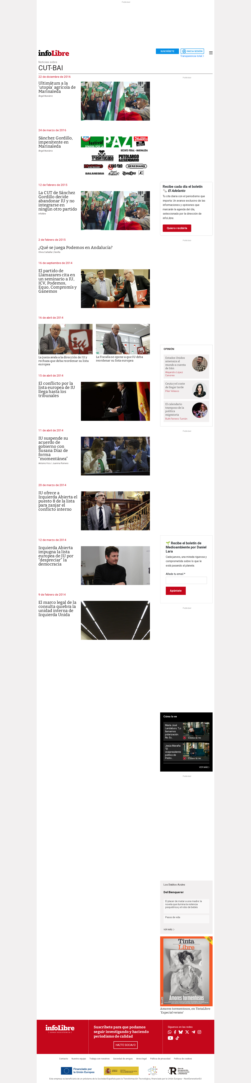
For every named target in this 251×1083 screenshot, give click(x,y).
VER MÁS (203, 767)
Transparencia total (191, 56)
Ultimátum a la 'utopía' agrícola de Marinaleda (57, 87)
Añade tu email (175, 574)
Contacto (63, 1059)
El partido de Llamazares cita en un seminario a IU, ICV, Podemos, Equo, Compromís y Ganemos (57, 281)
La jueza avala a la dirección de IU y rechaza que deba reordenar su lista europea (63, 361)
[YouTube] (170, 1038)
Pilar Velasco (172, 391)
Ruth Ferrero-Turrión (176, 418)
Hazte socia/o (126, 1045)
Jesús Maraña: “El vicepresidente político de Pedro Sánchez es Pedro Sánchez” (173, 752)
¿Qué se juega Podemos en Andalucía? (75, 247)
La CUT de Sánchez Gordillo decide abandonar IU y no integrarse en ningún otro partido (57, 201)
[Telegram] (193, 1032)
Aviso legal (141, 1059)
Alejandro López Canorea (174, 374)
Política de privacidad (160, 1059)
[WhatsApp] (169, 1032)
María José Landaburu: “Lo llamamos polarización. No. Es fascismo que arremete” (173, 731)
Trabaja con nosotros (99, 1059)
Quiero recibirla (177, 228)
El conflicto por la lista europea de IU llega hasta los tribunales (56, 389)
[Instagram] (199, 1032)
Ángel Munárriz (45, 96)
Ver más (168, 929)
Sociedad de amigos (123, 1059)
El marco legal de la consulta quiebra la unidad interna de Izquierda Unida (57, 608)
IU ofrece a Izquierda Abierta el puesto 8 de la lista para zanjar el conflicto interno (57, 501)
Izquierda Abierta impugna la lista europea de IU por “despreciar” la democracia (56, 556)
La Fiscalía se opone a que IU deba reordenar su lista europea (119, 358)
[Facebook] (175, 1032)
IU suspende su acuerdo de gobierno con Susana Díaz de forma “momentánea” (53, 448)
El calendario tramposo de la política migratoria (174, 409)
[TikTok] (177, 1038)
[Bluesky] (181, 1032)
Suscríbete (167, 51)
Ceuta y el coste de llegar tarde (175, 385)
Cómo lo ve (170, 716)
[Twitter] (187, 1032)
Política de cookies (183, 1059)
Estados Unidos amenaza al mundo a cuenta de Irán (175, 363)
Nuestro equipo (79, 1059)
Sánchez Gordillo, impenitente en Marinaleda (55, 142)
